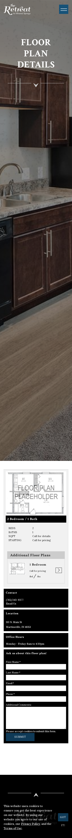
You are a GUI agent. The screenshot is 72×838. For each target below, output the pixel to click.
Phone (9, 694)
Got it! (63, 818)
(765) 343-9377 (14, 600)
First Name (12, 662)
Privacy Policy (30, 824)
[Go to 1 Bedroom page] (17, 569)
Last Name (12, 672)
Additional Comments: (19, 704)
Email (9, 683)
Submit (20, 737)
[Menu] (63, 9)
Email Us (11, 603)
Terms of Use (13, 828)
